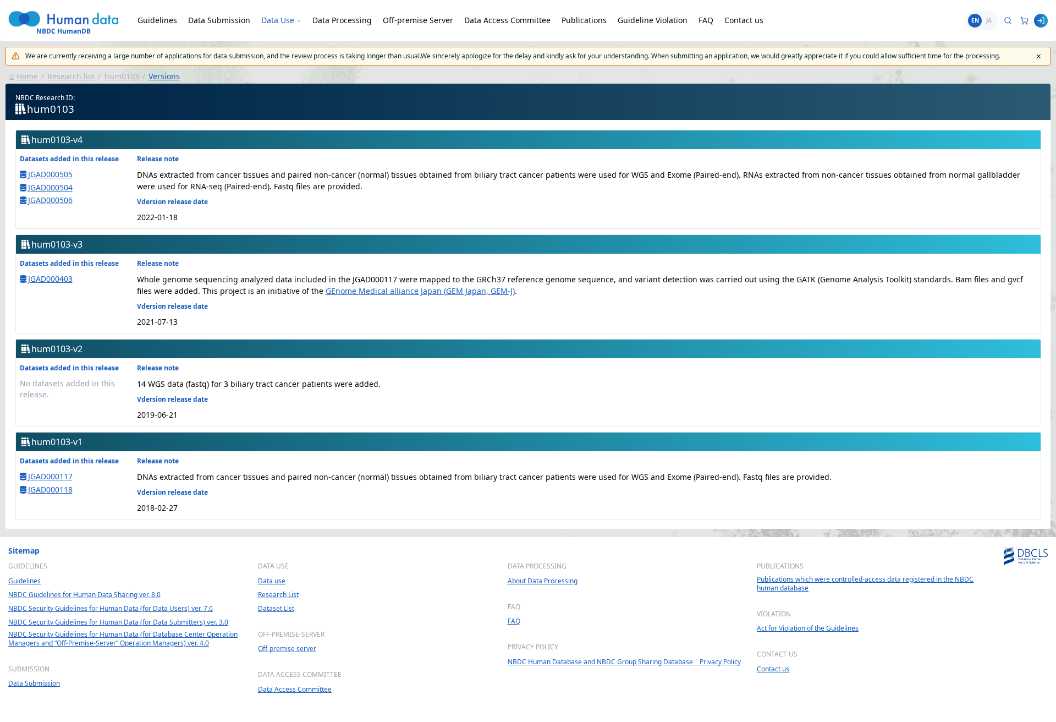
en (975, 20)
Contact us (743, 20)
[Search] (1008, 21)
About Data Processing (543, 581)
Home (27, 76)
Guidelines (157, 20)
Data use (271, 581)
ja (989, 20)
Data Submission (219, 20)
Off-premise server (287, 648)
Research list (71, 76)
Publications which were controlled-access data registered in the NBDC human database (865, 584)
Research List (278, 594)
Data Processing (342, 20)
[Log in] (1041, 21)
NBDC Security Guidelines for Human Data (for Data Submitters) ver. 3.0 (118, 622)
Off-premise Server (418, 20)
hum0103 (122, 76)
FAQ (705, 20)
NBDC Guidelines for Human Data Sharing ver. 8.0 (84, 594)
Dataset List (276, 608)
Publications (584, 20)
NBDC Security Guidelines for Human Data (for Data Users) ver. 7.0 (110, 608)
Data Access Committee (507, 20)
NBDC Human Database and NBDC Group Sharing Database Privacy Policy (624, 662)
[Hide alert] (1038, 56)
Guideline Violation (653, 20)
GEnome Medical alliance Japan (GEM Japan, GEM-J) (420, 291)
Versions (164, 76)
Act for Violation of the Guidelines (808, 628)
